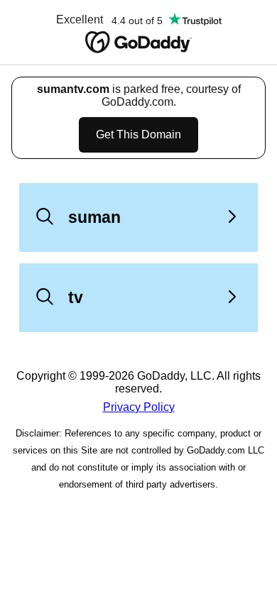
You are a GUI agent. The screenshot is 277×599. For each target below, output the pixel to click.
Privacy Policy (139, 407)
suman (94, 217)
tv (75, 297)
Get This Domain (138, 134)
